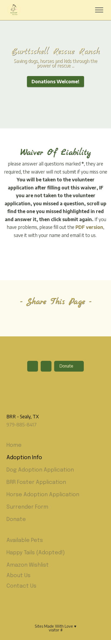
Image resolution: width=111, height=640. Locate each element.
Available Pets (24, 540)
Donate (66, 366)
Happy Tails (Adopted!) (35, 553)
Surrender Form (27, 507)
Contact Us (21, 586)
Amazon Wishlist (27, 565)
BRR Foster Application (36, 482)
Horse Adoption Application (42, 495)
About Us (18, 575)
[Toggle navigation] (99, 10)
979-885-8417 (21, 424)
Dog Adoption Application (40, 470)
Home (14, 445)
